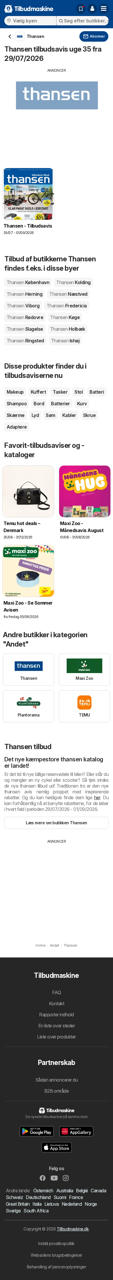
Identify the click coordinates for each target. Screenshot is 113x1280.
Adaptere (17, 427)
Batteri (97, 392)
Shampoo (17, 403)
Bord (39, 403)
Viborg (23, 306)
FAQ (56, 992)
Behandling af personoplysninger (56, 1266)
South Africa (35, 1211)
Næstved (68, 294)
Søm (50, 415)
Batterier (60, 403)
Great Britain (18, 1204)
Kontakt (56, 1003)
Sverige (13, 1211)
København (28, 282)
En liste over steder (56, 1026)
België (82, 1190)
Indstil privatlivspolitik (56, 1243)
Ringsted (25, 341)
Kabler (69, 415)
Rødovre (25, 317)
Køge (65, 317)
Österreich (43, 1190)
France (76, 1197)
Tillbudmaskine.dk (73, 1228)
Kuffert (38, 392)
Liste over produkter (56, 1037)
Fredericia (67, 306)
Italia (36, 1204)
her (97, 797)
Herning (24, 294)
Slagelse (25, 329)
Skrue (89, 415)
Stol (78, 392)
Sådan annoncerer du (56, 1080)
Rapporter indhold (56, 1014)
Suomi (60, 1197)
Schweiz (14, 1197)
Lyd (35, 415)
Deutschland (38, 1197)
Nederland (72, 1204)
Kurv (82, 403)
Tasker (60, 392)
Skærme (16, 415)
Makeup (15, 392)
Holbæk (67, 329)
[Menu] (104, 9)
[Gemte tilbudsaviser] (81, 9)
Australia (64, 1190)
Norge (91, 1204)
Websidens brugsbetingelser (56, 1255)
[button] (92, 9)
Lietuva (51, 1204)
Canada (98, 1190)
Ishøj (65, 341)
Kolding (73, 282)
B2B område (56, 1091)
